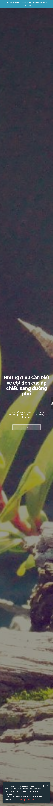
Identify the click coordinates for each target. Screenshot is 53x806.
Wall (52, 403)
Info (26, 427)
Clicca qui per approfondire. (27, 799)
